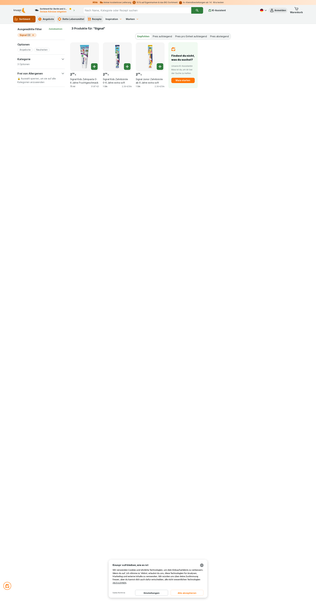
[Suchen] (197, 10)
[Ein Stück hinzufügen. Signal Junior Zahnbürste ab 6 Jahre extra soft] (160, 66)
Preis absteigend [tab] (219, 36)
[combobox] (137, 10)
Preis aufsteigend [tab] (162, 36)
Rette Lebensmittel (73, 19)
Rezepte (97, 19)
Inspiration (111, 19)
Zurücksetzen (55, 29)
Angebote (48, 19)
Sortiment (24, 19)
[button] (278, 10)
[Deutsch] (263, 10)
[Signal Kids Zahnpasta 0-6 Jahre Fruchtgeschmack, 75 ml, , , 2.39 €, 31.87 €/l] (84, 56)
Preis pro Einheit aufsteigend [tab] (191, 36)
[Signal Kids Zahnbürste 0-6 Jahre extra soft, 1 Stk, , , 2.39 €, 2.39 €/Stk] (117, 56)
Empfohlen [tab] (143, 36)
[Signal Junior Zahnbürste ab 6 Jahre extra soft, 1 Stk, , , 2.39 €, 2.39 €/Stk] (150, 56)
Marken (130, 19)
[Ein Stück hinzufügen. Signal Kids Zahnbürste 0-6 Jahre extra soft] (127, 66)
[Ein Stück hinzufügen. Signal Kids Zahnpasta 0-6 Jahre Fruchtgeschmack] (94, 66)
